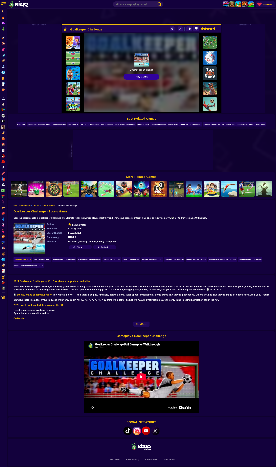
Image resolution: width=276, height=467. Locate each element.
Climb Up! (21, 124)
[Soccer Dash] (106, 189)
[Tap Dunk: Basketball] (210, 73)
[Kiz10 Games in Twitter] (155, 430)
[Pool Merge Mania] (159, 189)
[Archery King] (73, 88)
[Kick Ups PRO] (210, 104)
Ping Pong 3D (73, 124)
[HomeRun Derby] (176, 189)
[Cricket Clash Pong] (73, 104)
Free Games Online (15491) (64, 259)
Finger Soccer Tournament (191, 124)
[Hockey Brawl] (73, 42)
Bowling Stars (143, 124)
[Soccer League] (124, 189)
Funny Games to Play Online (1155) (28, 265)
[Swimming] (73, 73)
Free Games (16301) (42, 259)
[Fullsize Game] (180, 28)
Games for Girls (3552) (174, 259)
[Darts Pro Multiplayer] (54, 189)
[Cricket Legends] (212, 189)
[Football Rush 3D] (247, 189)
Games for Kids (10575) (196, 259)
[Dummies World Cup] (194, 189)
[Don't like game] (196, 28)
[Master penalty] (19, 189)
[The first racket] (210, 88)
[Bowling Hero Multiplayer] (36, 189)
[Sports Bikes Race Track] (89, 189)
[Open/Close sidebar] (3, 4)
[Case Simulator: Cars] (226, 4)
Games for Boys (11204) (152, 259)
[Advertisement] (141, 16)
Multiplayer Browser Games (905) (222, 259)
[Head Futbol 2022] (141, 189)
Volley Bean (173, 124)
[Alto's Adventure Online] (264, 189)
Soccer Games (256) (111, 259)
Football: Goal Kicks (212, 124)
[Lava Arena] (245, 4)
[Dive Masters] (229, 189)
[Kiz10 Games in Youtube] (146, 430)
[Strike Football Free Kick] (71, 189)
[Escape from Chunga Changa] (232, 4)
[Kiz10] (23, 4)
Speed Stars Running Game (38, 124)
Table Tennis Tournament (125, 124)
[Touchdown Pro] (73, 58)
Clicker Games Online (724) (250, 259)
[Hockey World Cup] (210, 58)
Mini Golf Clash (107, 124)
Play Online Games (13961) (89, 259)
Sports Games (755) (22, 259)
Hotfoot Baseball (59, 124)
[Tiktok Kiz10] (127, 430)
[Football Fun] (210, 42)
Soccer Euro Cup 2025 (89, 124)
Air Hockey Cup (228, 124)
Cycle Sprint (260, 124)
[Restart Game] (172, 28)
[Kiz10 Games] (141, 447)
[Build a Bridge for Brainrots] (238, 4)
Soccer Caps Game (245, 124)
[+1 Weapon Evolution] (251, 4)
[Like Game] (189, 28)
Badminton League (158, 124)
